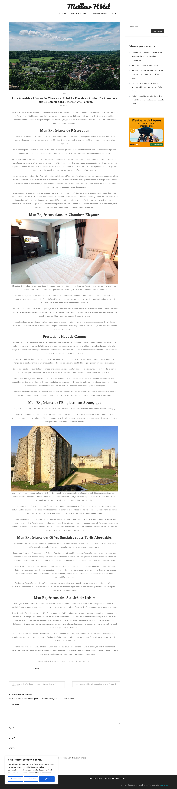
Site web (12, 748)
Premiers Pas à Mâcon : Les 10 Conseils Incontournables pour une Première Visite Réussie (146, 87)
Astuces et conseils (79, 13)
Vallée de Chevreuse (82, 661)
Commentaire (15, 704)
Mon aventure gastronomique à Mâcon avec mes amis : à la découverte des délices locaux (147, 74)
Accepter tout (46, 779)
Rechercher (133, 27)
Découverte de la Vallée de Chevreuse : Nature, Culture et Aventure (34, 685)
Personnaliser (15, 779)
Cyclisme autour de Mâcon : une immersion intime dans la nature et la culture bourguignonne (147, 56)
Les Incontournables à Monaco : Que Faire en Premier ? (95, 684)
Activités (62, 13)
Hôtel (114, 13)
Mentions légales (95, 779)
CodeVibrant (163, 785)
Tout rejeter (31, 779)
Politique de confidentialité (115, 779)
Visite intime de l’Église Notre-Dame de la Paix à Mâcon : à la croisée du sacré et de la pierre (147, 100)
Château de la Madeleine (52, 661)
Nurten (36, 669)
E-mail (12, 738)
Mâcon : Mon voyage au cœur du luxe (144, 65)
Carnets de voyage (99, 13)
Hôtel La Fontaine (68, 661)
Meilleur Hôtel (88, 6)
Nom (11, 728)
